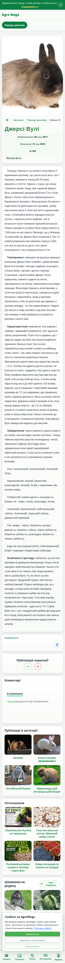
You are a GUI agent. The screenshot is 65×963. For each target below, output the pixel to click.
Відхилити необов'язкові (32, 940)
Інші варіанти (48, 884)
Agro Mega (10, 15)
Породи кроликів (15, 25)
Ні (38, 666)
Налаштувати (32, 946)
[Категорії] (7, 120)
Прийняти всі (32, 934)
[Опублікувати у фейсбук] (56, 645)
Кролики (19, 119)
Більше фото (14, 157)
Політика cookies (42, 928)
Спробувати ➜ (29, 7)
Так (28, 666)
